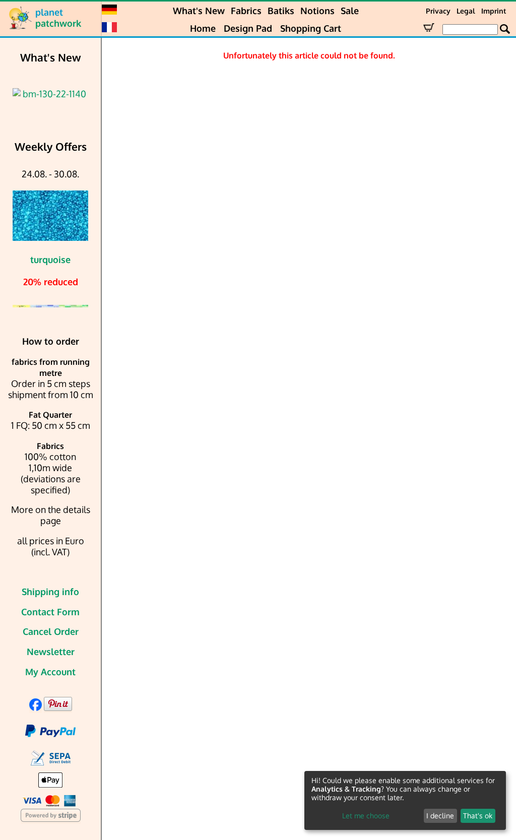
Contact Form (50, 611)
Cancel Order (51, 631)
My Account (50, 671)
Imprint (493, 11)
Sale (350, 10)
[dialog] (405, 800)
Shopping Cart (310, 28)
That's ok (477, 815)
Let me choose (366, 815)
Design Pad (248, 28)
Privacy (438, 11)
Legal (466, 11)
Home (203, 28)
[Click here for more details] (50, 93)
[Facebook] (35, 707)
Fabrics (246, 10)
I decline (440, 815)
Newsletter (51, 651)
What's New (199, 10)
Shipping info (50, 591)
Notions (317, 10)
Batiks (281, 10)
